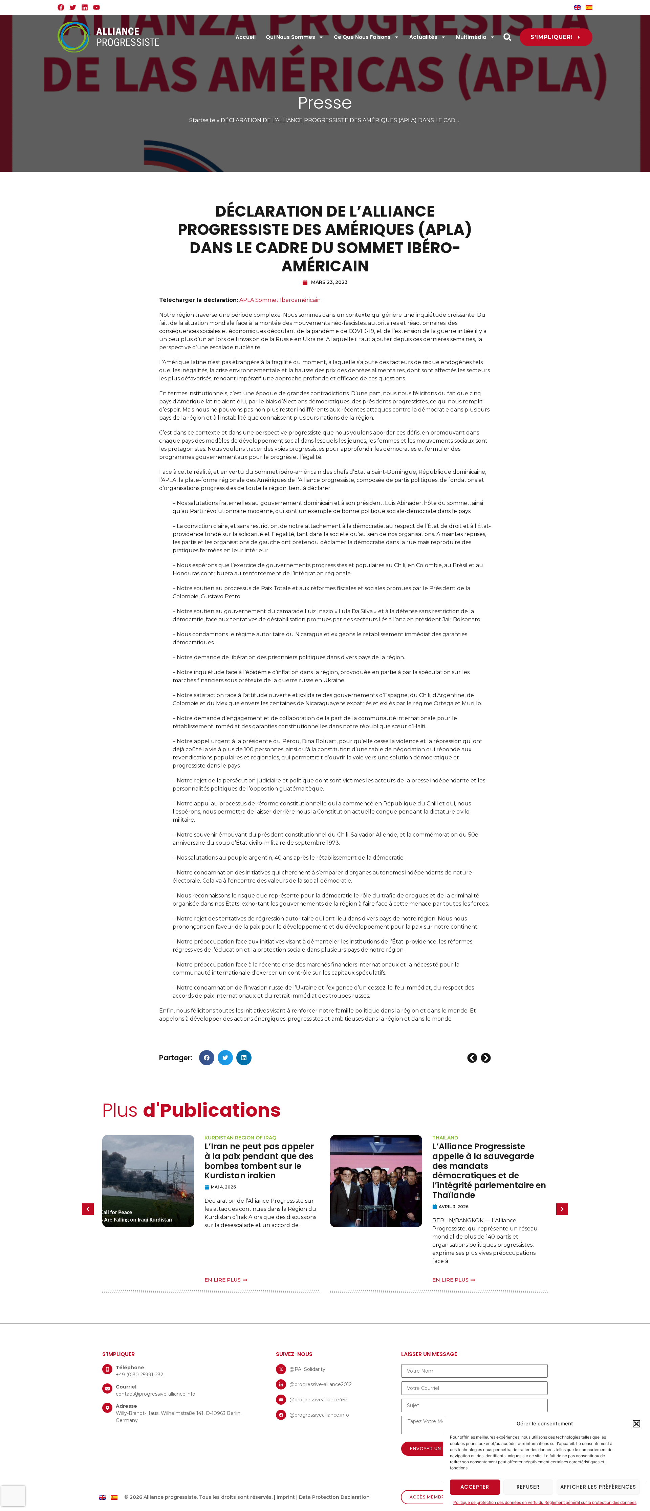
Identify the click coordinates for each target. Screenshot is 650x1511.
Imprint (286, 1497)
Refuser (528, 1486)
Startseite (202, 120)
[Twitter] (72, 7)
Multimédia (471, 37)
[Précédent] (473, 1058)
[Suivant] (485, 1058)
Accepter (474, 1486)
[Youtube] (96, 7)
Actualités (423, 37)
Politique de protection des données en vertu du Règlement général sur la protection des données (544, 1502)
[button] (636, 1423)
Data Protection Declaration (334, 1497)
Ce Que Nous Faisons (362, 37)
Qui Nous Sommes (290, 37)
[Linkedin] (84, 7)
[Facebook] (61, 7)
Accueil (246, 37)
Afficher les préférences (598, 1486)
